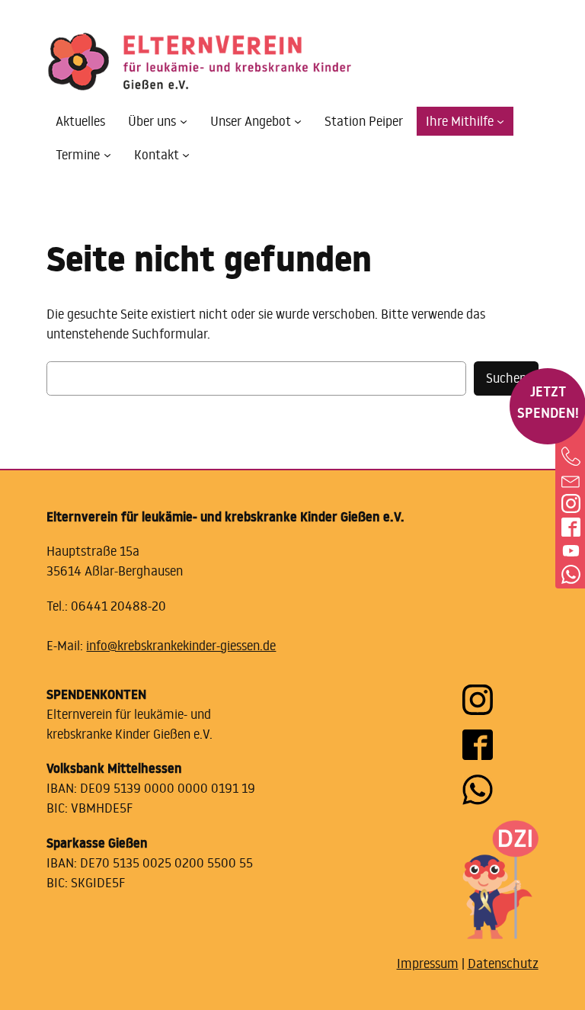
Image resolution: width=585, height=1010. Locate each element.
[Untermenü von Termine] (107, 155)
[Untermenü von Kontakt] (186, 155)
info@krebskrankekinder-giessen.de (181, 645)
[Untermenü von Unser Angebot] (298, 121)
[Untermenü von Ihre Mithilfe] (500, 121)
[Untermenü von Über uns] (183, 121)
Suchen (506, 378)
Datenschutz (503, 963)
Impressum (428, 963)
